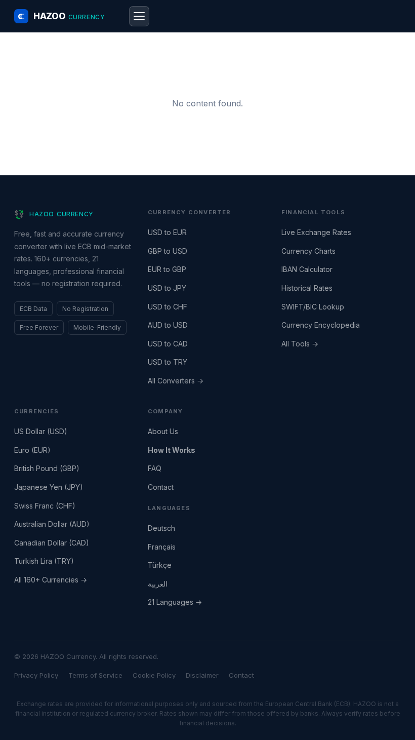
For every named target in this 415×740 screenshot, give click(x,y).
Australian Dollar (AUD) (52, 524)
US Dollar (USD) (40, 431)
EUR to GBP (167, 269)
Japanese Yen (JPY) (48, 487)
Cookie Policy (154, 675)
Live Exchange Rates (316, 232)
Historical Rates (307, 288)
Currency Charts (308, 251)
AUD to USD (168, 325)
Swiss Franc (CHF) (44, 505)
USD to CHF (167, 306)
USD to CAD (168, 343)
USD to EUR (167, 232)
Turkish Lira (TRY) (44, 561)
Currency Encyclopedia (320, 325)
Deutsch (161, 528)
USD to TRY (167, 362)
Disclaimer (202, 675)
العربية (158, 583)
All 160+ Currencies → (50, 579)
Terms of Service (95, 675)
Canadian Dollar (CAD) (51, 542)
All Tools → (299, 343)
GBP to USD (167, 251)
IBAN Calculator (307, 269)
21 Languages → (175, 602)
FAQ (154, 468)
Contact (161, 487)
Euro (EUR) (32, 450)
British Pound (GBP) (46, 468)
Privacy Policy (36, 675)
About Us (163, 431)
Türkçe (160, 565)
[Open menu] (139, 16)
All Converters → (175, 380)
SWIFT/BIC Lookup (312, 306)
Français (162, 546)
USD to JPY (167, 288)
